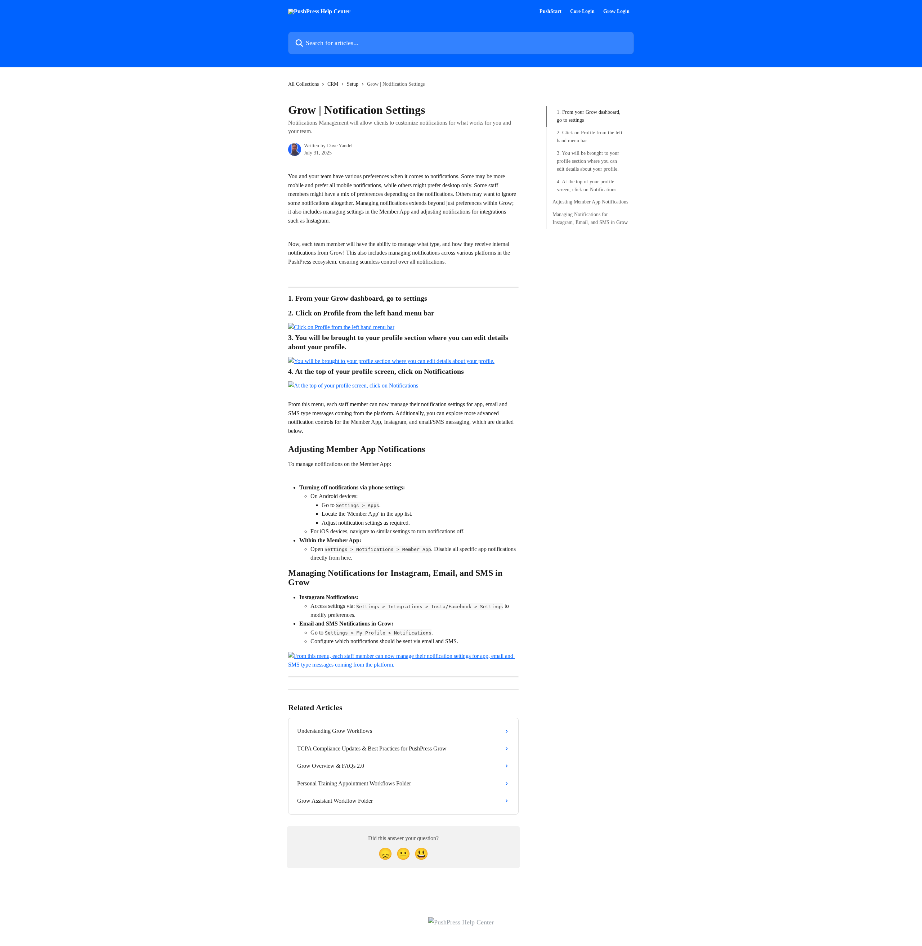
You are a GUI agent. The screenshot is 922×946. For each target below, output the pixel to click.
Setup (352, 84)
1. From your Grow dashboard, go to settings (589, 116)
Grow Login (616, 11)
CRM (332, 84)
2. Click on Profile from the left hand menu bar (589, 136)
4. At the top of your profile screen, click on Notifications (586, 185)
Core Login (582, 11)
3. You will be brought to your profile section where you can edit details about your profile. (588, 161)
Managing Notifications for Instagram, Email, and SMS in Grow (590, 218)
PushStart (550, 11)
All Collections (303, 84)
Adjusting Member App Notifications (590, 202)
